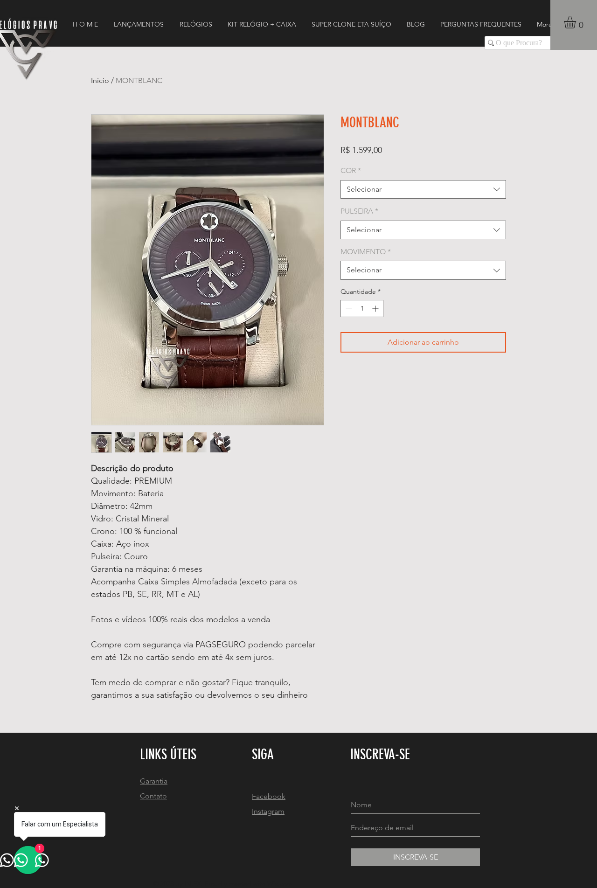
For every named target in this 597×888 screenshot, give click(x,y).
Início (100, 80)
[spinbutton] (362, 308)
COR (350, 170)
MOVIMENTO (365, 251)
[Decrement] (348, 308)
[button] (577, 22)
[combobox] (423, 189)
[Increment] (376, 308)
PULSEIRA (359, 211)
